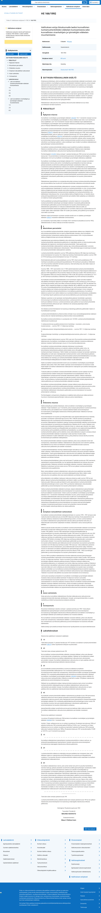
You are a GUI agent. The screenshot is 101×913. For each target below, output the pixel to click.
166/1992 (33, 20)
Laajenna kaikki (23, 54)
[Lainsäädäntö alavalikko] (19, 6)
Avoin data (85, 6)
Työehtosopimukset (77, 855)
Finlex (8, 20)
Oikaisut (5, 855)
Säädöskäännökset (8, 859)
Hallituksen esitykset (73, 6)
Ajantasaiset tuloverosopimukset (81, 868)
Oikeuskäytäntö (27, 6)
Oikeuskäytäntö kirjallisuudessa (46, 870)
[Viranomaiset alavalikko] (47, 6)
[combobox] (56, 2)
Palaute (82, 896)
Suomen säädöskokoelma (10, 847)
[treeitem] (18, 58)
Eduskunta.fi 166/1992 (67, 70)
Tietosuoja (83, 907)
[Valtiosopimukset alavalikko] (63, 6)
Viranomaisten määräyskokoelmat (81, 844)
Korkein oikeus (41, 844)
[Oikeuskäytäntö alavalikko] (34, 6)
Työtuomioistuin (42, 863)
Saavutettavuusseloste (87, 900)
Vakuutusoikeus (42, 866)
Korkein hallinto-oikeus (44, 851)
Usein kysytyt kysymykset (87, 892)
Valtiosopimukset (56, 6)
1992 (27, 20)
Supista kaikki (10, 54)
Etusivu (4, 6)
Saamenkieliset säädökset (10, 863)
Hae (84, 2)
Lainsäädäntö (13, 6)
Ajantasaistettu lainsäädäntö (11, 844)
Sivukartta (83, 903)
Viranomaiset (41, 6)
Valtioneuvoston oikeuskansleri (80, 847)
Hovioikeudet (41, 847)
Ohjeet (82, 888)
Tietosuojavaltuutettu (77, 851)
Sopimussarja (75, 864)
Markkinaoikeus (42, 859)
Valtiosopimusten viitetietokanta (81, 872)
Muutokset (6, 851)
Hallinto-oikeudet (42, 855)
